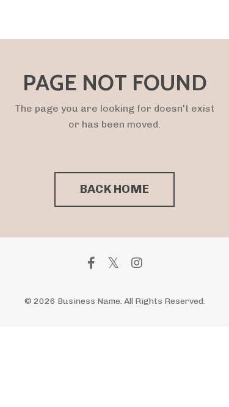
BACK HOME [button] (114, 189)
